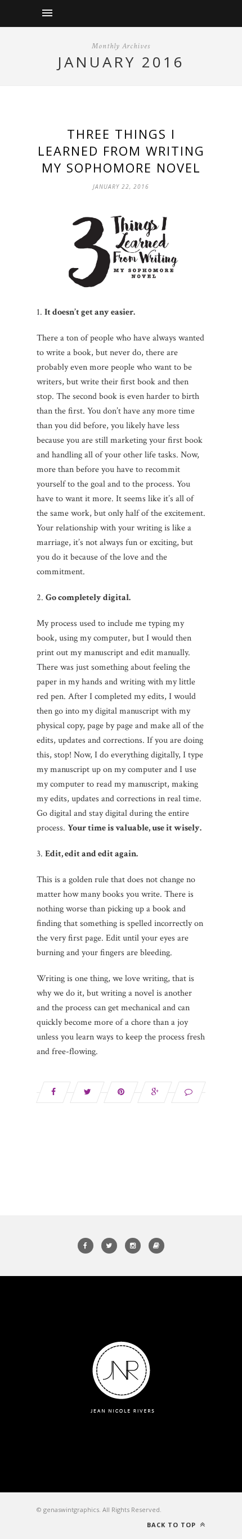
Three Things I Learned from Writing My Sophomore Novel (121, 150)
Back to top (172, 1524)
